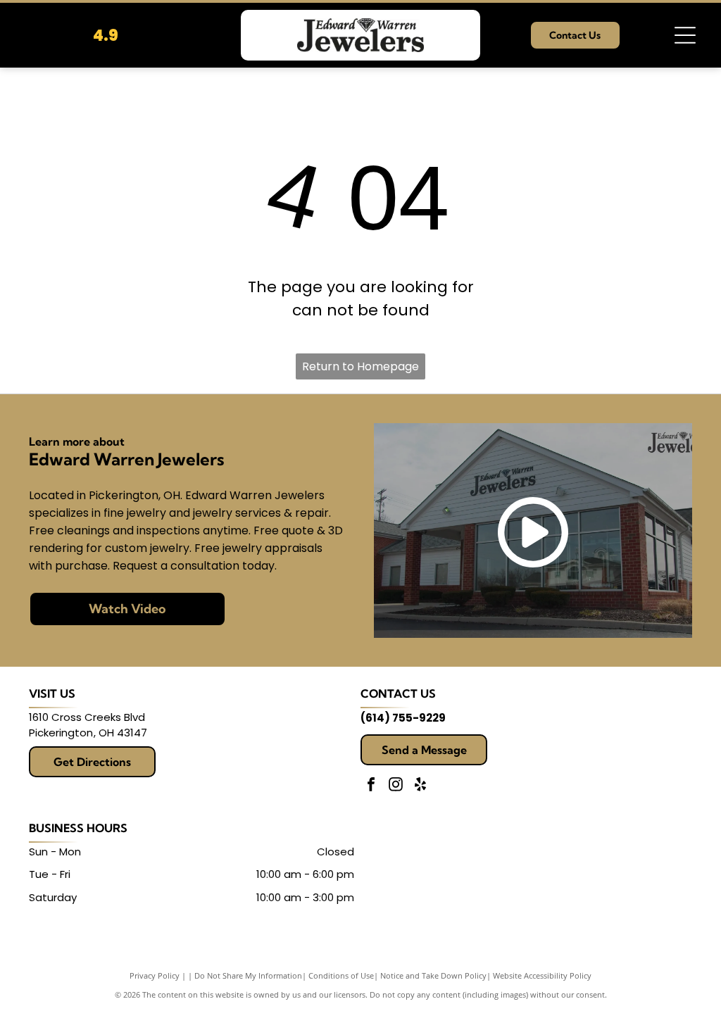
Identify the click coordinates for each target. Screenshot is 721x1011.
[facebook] (371, 786)
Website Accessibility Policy (542, 975)
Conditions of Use (341, 975)
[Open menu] (685, 35)
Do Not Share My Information (248, 975)
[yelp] (420, 786)
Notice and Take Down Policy (433, 975)
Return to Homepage (360, 366)
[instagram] (395, 786)
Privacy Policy (155, 975)
